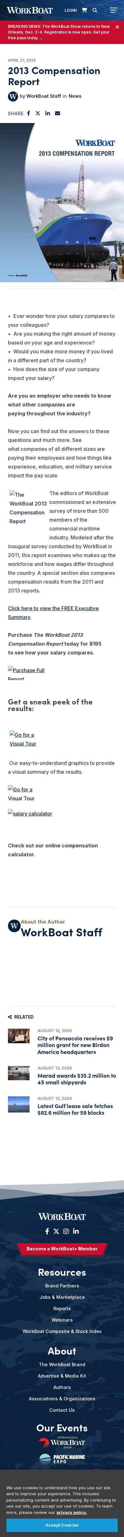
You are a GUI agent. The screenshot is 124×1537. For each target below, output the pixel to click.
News (75, 96)
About (62, 1350)
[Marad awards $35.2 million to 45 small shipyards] (19, 1073)
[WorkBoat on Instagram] (66, 1231)
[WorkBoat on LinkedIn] (75, 1231)
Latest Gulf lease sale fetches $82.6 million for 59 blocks (75, 1109)
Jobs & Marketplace (62, 1297)
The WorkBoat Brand (62, 1364)
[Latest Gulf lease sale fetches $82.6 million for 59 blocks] (19, 1104)
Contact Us (62, 1410)
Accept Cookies (62, 1525)
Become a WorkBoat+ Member (62, 1248)
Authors (62, 1387)
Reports (62, 1308)
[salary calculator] (62, 816)
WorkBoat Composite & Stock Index (62, 1331)
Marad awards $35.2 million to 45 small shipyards (77, 1078)
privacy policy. (72, 1512)
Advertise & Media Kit (62, 1376)
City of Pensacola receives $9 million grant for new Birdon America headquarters (75, 1044)
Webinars (62, 1320)
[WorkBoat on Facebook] (47, 1231)
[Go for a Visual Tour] (62, 743)
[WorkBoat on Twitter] (56, 1231)
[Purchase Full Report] (62, 673)
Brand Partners (62, 1285)
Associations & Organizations (62, 1398)
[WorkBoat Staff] (13, 96)
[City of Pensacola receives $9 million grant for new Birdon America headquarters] (19, 1036)
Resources (62, 1271)
